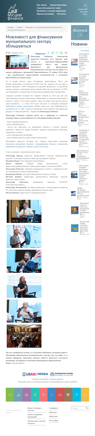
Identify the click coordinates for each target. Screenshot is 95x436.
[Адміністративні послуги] (68, 395)
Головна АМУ (82, 9)
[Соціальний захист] (60, 395)
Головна (11, 27)
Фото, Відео (53, 420)
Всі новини (85, 50)
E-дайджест (53, 408)
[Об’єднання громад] (85, 395)
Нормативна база (58, 5)
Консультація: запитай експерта (36, 422)
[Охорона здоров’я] (43, 395)
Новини (20, 27)
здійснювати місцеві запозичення (19, 106)
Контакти (61, 13)
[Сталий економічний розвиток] (52, 395)
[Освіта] (35, 395)
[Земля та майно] (10, 395)
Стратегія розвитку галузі (49, 8)
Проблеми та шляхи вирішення (51, 10)
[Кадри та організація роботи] (26, 395)
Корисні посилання (45, 13)
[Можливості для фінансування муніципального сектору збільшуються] (17, 62)
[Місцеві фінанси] (18, 395)
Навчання (53, 412)
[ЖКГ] (77, 395)
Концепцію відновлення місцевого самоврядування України (30, 144)
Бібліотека (53, 416)
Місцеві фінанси (15, 16)
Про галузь (42, 5)
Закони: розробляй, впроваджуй (35, 415)
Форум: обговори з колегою (35, 409)
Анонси (80, 30)
